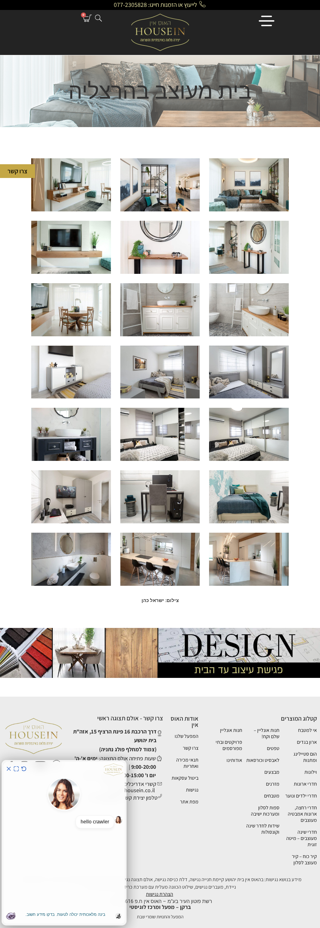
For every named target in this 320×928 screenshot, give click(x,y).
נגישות (192, 790)
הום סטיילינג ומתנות (305, 757)
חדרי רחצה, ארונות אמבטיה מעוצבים (302, 813)
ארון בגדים (307, 742)
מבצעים (271, 772)
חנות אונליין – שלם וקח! (266, 733)
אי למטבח (307, 730)
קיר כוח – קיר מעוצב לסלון (304, 859)
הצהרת (166, 894)
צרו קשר (190, 748)
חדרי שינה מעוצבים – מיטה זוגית (301, 838)
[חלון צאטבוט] (64, 843)
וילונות (310, 772)
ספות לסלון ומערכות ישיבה (265, 810)
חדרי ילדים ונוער (301, 795)
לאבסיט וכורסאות (262, 760)
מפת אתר (189, 801)
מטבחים (271, 795)
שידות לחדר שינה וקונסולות (262, 828)
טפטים (273, 748)
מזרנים (272, 784)
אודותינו (234, 760)
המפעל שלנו (186, 736)
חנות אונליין (231, 730)
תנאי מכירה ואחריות (187, 763)
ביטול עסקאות (185, 778)
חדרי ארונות (305, 784)
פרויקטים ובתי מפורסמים (229, 745)
